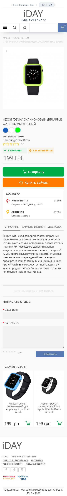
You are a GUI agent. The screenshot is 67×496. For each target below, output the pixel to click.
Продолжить (50, 354)
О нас (15, 5)
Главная (6, 38)
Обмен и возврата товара (15, 460)
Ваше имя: (11, 309)
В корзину (36, 172)
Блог (32, 5)
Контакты (23, 5)
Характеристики (33, 226)
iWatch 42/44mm (21, 38)
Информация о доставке (23, 456)
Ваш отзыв (11, 323)
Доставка (54, 226)
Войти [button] (24, 28)
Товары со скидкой (12, 464)
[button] (62, 27)
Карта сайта (37, 460)
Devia (26, 140)
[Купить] (28, 423)
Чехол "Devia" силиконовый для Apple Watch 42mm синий (17, 408)
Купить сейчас (36, 182)
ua (50, 4)
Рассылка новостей (35, 464)
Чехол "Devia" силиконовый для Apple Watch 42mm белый (49, 408)
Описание (11, 226)
